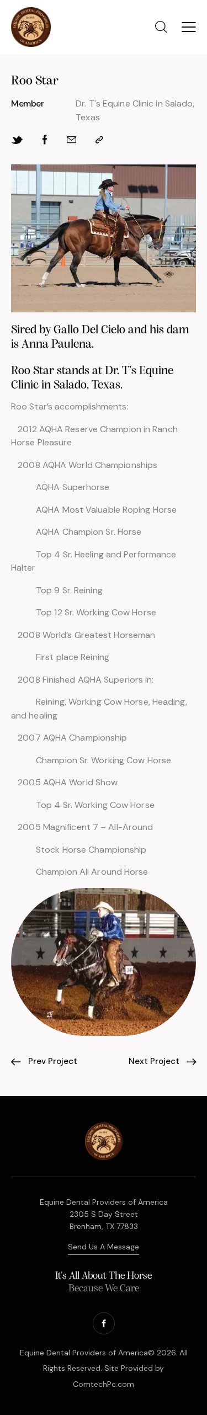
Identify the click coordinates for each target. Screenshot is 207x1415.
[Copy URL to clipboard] (99, 140)
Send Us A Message (103, 1247)
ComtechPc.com (103, 1384)
